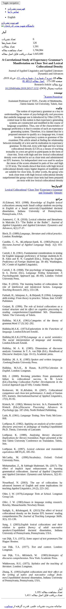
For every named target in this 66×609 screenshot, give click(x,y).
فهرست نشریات (16, 8)
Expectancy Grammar (51, 189)
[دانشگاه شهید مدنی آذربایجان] (17, 25)
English (11, 17)
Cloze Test (33, 189)
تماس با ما (13, 11)
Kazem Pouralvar (53, 96)
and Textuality (46, 192)
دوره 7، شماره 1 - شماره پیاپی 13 (34, 78)
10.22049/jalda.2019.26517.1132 (22, 88)
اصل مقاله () (33, 81)
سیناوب (8, 606)
